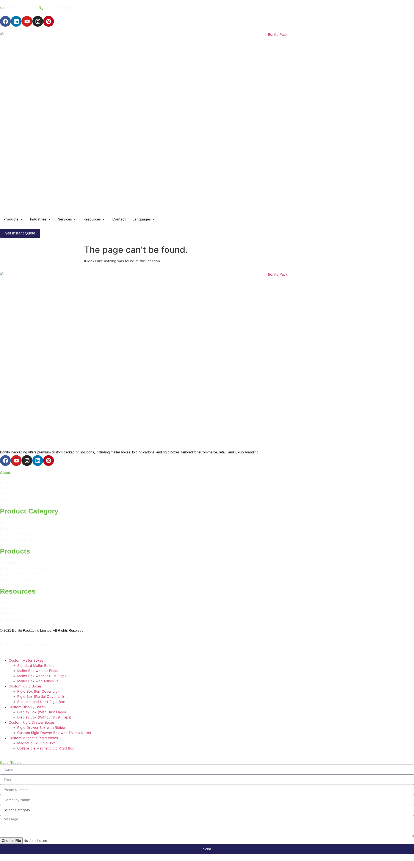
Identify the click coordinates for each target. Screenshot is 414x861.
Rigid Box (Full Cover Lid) (38, 691)
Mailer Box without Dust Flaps (41, 676)
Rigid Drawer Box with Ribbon (41, 727)
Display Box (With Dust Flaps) (41, 712)
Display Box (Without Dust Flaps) (44, 717)
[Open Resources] (103, 219)
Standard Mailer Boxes (35, 665)
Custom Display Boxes (27, 707)
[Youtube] (27, 21)
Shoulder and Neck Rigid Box (41, 702)
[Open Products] (21, 219)
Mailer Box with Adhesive (37, 681)
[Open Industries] (49, 219)
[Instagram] (37, 21)
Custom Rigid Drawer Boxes (32, 722)
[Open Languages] (153, 219)
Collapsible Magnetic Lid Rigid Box (45, 748)
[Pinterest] (48, 21)
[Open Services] (75, 219)
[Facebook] (5, 21)
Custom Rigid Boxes (25, 686)
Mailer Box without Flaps (37, 671)
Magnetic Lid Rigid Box (36, 743)
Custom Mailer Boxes (26, 660)
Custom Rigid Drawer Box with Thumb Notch (54, 733)
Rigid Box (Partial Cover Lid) (40, 696)
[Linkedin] (16, 21)
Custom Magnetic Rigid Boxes (33, 738)
